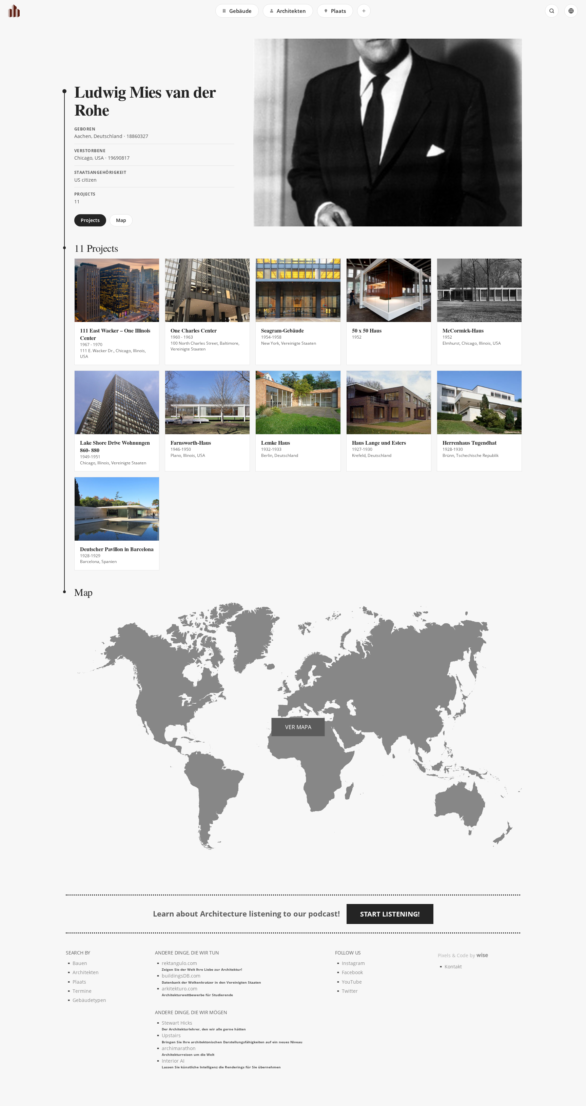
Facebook (352, 972)
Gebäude (240, 10)
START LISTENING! (390, 914)
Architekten (291, 10)
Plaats (338, 10)
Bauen (80, 963)
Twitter (350, 991)
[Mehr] (364, 11)
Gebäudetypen (89, 1000)
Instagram (353, 963)
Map (121, 220)
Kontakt (453, 966)
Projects (90, 220)
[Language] (571, 11)
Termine (82, 991)
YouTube (352, 982)
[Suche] (552, 11)
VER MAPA (298, 727)
